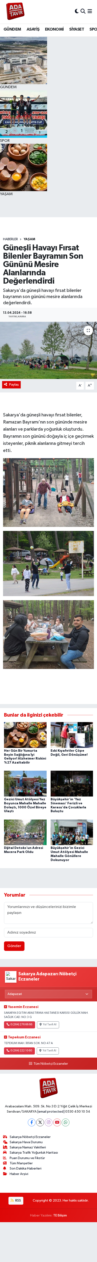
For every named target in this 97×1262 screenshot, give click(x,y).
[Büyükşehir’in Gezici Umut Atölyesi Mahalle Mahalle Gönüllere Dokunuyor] (72, 832)
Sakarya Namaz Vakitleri (28, 1147)
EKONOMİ (54, 29)
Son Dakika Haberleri (25, 1168)
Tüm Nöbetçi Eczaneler (50, 1063)
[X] (40, 1122)
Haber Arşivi (19, 1174)
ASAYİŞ (33, 29)
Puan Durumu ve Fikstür (27, 1158)
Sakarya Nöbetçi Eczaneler (30, 1137)
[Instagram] (49, 1122)
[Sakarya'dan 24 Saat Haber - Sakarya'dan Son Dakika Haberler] (15, 12)
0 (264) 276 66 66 (21, 1024)
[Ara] (83, 12)
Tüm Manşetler (21, 1163)
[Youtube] (57, 1122)
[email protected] (51, 1111)
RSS (18, 1200)
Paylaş (14, 384)
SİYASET (76, 29)
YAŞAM (29, 239)
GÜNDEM (12, 29)
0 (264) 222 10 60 (21, 1050)
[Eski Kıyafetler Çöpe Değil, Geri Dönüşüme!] (72, 735)
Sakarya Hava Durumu (26, 1142)
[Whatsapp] (65, 1122)
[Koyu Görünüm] (77, 12)
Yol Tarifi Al (50, 1024)
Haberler (10, 239)
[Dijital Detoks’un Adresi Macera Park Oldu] (25, 832)
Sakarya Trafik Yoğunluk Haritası (34, 1152)
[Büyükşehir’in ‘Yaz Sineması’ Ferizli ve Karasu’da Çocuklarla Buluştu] (72, 784)
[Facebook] (32, 1122)
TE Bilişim (60, 1215)
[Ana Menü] (90, 12)
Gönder (14, 946)
